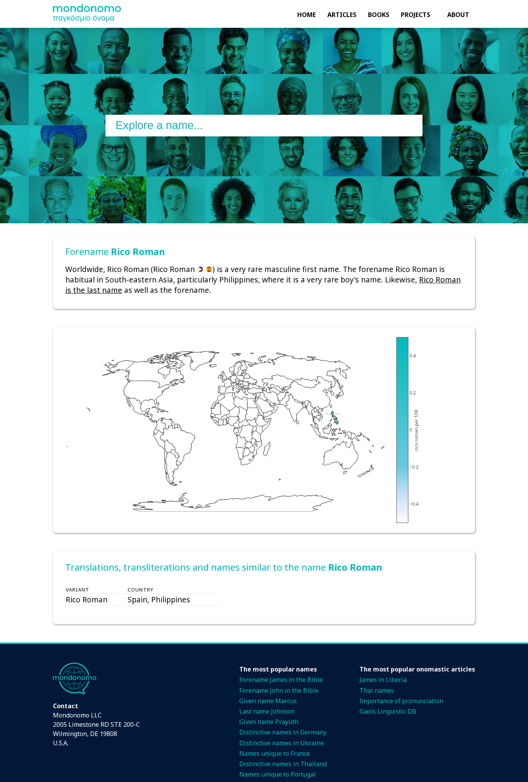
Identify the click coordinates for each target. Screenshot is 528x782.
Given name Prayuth (268, 721)
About (458, 14)
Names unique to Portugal (277, 774)
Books (378, 14)
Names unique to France (274, 753)
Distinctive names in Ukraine (281, 743)
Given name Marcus (268, 701)
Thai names (376, 690)
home (306, 14)
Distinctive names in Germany (283, 732)
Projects (415, 14)
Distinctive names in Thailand (283, 764)
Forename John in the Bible (279, 690)
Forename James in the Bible (281, 679)
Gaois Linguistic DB (387, 711)
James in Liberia (383, 679)
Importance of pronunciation (401, 701)
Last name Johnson (267, 711)
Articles (341, 14)
